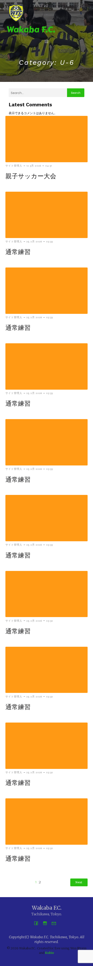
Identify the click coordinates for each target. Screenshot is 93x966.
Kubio (49, 953)
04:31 (48, 165)
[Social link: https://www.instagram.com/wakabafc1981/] (46, 923)
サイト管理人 (13, 165)
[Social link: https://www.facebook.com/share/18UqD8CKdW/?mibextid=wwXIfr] (37, 923)
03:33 (49, 241)
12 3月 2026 (33, 165)
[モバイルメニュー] (46, 41)
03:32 (49, 620)
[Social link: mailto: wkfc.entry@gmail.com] (55, 923)
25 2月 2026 (34, 241)
